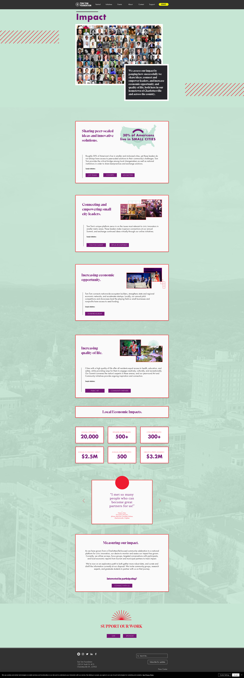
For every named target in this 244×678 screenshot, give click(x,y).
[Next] (160, 501)
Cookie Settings (224, 675)
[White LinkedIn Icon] (91, 654)
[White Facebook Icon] (95, 654)
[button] (98, 4)
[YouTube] (78, 654)
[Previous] (84, 501)
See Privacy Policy (148, 675)
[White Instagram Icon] (82, 654)
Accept (236, 675)
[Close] (242, 674)
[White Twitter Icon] (87, 654)
